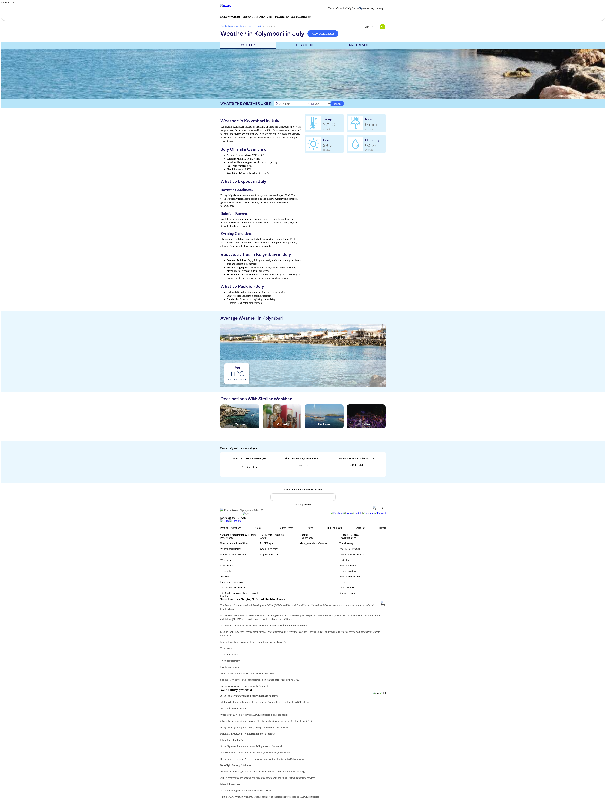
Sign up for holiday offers (252, 510)
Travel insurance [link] (347, 537)
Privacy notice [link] (227, 537)
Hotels (382, 528)
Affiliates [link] (224, 576)
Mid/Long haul (334, 528)
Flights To (260, 528)
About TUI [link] (265, 537)
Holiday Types (285, 528)
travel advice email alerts (252, 631)
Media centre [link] (226, 565)
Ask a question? (303, 504)
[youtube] (357, 513)
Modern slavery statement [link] (233, 554)
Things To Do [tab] (303, 45)
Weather (240, 26)
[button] (372, 8)
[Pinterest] (380, 513)
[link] (225, 5)
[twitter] (347, 513)
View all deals (323, 33)
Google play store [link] (269, 549)
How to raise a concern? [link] (232, 582)
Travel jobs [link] (225, 571)
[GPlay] (224, 520)
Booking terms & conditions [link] (234, 543)
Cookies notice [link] (307, 537)
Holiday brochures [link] (348, 565)
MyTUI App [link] (266, 543)
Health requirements (230, 667)
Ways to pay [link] (226, 560)
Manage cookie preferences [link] (313, 543)
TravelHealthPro (234, 673)
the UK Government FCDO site (241, 625)
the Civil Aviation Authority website (243, 796)
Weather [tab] (248, 45)
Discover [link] (343, 582)
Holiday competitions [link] (350, 576)
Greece (250, 26)
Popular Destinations (230, 528)
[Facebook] (337, 513)
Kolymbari (270, 26)
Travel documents (229, 654)
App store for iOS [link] (269, 554)
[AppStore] (235, 520)
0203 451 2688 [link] (356, 465)
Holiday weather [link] (347, 571)
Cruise (310, 528)
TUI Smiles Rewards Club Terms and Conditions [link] (239, 594)
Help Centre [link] (352, 8)
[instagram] (368, 513)
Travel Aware (227, 648)
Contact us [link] (303, 465)
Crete (259, 26)
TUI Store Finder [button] (249, 467)
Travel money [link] (346, 543)
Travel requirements (230, 660)
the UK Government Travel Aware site (361, 615)
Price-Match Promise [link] (349, 549)
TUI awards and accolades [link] (233, 587)
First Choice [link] (345, 560)
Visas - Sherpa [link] (346, 587)
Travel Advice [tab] (358, 45)
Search (337, 103)
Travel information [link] (337, 8)
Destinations (226, 26)
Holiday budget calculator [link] (352, 554)
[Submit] (274, 495)
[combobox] (303, 497)
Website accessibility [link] (230, 549)
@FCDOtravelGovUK (243, 619)
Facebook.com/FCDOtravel (281, 619)
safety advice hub (237, 679)
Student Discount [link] (348, 593)
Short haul (360, 528)
